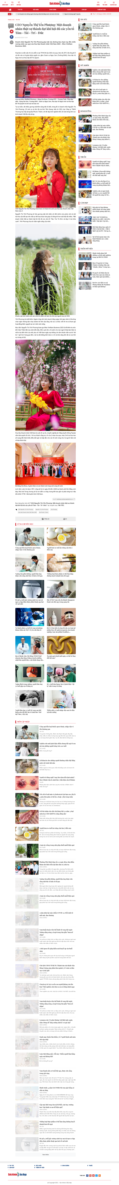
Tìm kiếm (105, 4)
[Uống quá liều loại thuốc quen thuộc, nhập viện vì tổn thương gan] (27, 732)
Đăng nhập (5, 4)
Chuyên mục (113, 4)
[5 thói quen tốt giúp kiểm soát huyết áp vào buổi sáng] (27, 954)
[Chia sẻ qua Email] (11, 42)
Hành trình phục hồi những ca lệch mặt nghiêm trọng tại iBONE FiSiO (102, 255)
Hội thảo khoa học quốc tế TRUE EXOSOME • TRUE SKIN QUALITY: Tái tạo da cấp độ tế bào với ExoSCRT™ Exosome (102, 229)
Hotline (19, 4)
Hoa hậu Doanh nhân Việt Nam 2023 (27, 512)
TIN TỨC (42, 731)
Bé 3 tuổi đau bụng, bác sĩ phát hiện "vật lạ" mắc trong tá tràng (60, 685)
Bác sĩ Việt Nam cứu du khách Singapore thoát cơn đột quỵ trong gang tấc (61, 601)
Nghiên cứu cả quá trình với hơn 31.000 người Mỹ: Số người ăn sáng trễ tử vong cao (101, 193)
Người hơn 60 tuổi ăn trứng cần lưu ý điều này (59, 549)
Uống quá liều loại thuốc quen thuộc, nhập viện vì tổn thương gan (28, 549)
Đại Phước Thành (43, 512)
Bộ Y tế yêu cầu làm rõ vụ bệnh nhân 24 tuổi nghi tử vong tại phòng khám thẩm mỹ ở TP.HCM (102, 183)
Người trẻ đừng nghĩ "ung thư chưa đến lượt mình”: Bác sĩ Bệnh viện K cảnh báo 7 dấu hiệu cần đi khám (57, 14)
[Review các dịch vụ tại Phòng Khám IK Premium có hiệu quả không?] (85, 286)
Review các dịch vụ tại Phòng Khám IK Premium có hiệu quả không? (101, 285)
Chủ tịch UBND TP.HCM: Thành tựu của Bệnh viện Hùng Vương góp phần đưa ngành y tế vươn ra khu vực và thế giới (57, 968)
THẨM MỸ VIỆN (86, 249)
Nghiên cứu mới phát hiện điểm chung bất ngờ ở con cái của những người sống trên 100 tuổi (101, 72)
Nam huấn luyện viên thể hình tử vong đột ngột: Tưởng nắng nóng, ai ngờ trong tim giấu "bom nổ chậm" (56, 932)
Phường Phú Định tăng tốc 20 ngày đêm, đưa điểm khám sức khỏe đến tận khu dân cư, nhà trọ (102, 118)
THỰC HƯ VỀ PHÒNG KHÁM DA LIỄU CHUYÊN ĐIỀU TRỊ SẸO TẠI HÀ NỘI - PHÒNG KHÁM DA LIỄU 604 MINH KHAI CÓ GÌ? (101, 219)
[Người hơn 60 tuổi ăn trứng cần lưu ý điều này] (27, 834)
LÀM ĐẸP (84, 203)
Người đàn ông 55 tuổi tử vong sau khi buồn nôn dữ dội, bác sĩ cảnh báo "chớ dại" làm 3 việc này (28, 712)
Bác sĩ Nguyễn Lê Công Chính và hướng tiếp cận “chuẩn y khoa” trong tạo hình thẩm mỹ (101, 265)
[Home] (11, 31)
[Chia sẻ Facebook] (11, 37)
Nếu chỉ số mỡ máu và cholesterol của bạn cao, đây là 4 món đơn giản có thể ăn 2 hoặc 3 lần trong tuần (101, 91)
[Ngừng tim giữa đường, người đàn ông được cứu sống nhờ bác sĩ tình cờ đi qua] (27, 885)
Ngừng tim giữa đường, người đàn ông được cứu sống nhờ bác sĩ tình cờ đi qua (28, 575)
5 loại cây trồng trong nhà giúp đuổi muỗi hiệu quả (57, 845)
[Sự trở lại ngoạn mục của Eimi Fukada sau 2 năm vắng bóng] (85, 240)
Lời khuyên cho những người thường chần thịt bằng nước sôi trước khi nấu (101, 82)
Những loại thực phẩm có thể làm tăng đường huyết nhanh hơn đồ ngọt (60, 575)
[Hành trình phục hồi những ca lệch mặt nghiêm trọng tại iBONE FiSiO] (85, 256)
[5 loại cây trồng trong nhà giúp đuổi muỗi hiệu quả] (27, 851)
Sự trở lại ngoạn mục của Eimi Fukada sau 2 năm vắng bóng (101, 239)
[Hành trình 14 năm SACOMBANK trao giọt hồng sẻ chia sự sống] (27, 1093)
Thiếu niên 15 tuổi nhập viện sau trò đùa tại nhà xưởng (60, 711)
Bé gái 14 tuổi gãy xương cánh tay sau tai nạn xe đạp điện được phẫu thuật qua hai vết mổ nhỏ (29, 602)
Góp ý (12, 4)
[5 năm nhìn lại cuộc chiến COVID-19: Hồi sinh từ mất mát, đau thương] (27, 918)
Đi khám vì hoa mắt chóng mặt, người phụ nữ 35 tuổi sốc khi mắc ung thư (101, 173)
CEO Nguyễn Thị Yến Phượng (25, 509)
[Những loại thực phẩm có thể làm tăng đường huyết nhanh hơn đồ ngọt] (27, 1127)
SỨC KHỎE (42, 748)
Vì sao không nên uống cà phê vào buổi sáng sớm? (57, 1155)
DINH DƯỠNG (43, 867)
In (66, 519)
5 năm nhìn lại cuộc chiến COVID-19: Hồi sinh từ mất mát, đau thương (102, 127)
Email (98, 4)
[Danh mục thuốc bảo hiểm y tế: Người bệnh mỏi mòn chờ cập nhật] (27, 1043)
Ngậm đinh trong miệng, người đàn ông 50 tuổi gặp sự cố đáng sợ (28, 685)
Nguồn (63, 499)
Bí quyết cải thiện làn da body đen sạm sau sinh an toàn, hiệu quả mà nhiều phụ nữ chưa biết (101, 275)
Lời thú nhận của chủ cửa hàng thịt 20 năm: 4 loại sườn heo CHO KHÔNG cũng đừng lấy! (101, 101)
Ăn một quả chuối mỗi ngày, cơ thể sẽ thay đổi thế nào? (61, 657)
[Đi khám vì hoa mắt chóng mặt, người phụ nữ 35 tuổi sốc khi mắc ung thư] (85, 174)
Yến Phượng (54, 509)
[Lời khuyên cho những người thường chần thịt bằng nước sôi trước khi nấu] (27, 766)
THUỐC (42, 782)
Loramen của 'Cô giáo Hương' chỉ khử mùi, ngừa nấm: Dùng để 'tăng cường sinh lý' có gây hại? (102, 147)
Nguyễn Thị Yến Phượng (42, 509)
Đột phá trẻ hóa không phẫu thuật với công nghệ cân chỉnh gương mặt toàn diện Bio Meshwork (101, 209)
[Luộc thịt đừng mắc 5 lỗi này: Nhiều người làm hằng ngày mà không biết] (27, 1060)
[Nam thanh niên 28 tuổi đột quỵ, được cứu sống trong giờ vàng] (27, 1076)
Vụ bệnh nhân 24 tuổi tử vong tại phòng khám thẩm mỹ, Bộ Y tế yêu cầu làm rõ (28, 629)
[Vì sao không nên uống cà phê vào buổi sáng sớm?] (27, 1161)
